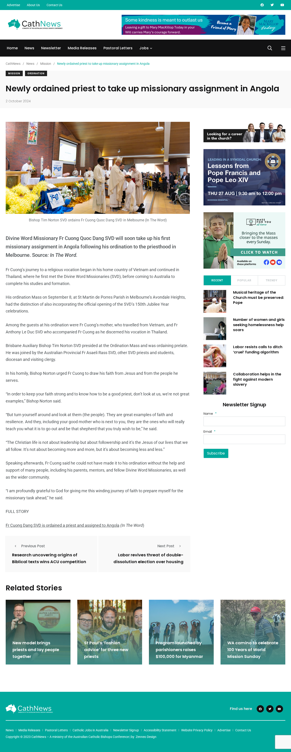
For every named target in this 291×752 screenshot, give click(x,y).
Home (12, 48)
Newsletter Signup (126, 730)
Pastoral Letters (118, 48)
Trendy (271, 280)
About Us (33, 5)
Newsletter (51, 48)
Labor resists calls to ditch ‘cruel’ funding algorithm (257, 349)
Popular (244, 280)
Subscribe (216, 453)
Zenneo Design (146, 737)
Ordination (36, 73)
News (29, 48)
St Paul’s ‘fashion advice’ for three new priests (106, 649)
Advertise (13, 5)
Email (209, 431)
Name (210, 413)
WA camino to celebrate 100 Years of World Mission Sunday (252, 649)
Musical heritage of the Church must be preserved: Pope (258, 297)
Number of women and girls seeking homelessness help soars (259, 324)
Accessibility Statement (160, 730)
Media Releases (82, 48)
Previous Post (33, 546)
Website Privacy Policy (197, 730)
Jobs (144, 48)
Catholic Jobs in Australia (90, 730)
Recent (217, 280)
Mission (14, 73)
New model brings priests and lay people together (36, 649)
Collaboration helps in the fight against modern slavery (257, 379)
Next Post (165, 546)
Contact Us (54, 5)
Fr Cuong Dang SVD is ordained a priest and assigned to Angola (62, 525)
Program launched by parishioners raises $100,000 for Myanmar (179, 649)
